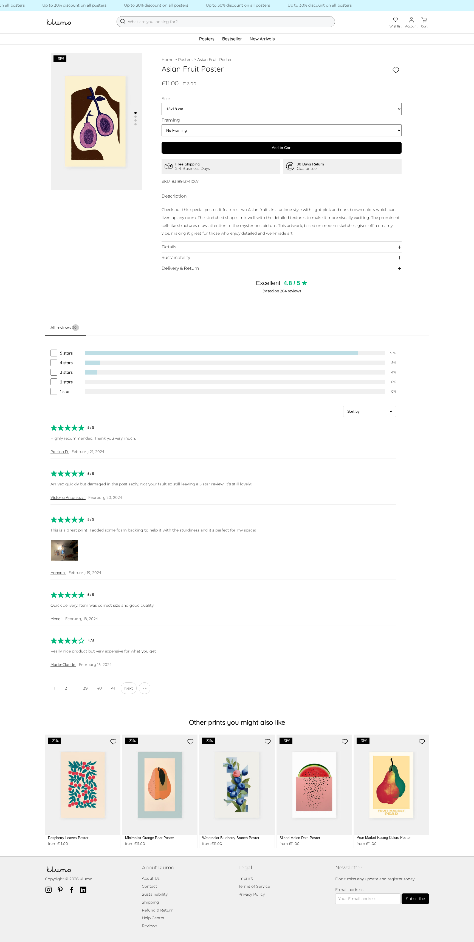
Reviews (149, 925)
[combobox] (226, 21)
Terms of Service (254, 886)
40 (99, 688)
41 (113, 688)
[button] (135, 113)
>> (144, 688)
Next (128, 688)
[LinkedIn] (85, 889)
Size (166, 98)
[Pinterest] (62, 889)
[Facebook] (73, 889)
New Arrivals (262, 38)
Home (167, 59)
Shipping (150, 902)
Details (169, 246)
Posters (207, 38)
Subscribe (415, 898)
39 (85, 688)
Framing (171, 120)
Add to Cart (282, 147)
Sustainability (176, 257)
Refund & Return (157, 910)
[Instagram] (50, 889)
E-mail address (349, 889)
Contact (149, 886)
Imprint (245, 878)
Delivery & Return (180, 268)
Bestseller (232, 38)
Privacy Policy (251, 894)
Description (174, 196)
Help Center (153, 917)
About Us (151, 878)
